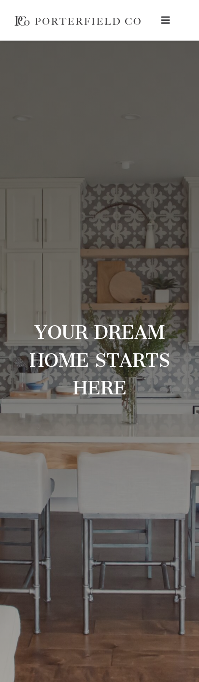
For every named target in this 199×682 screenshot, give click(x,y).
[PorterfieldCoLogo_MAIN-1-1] (77, 20)
